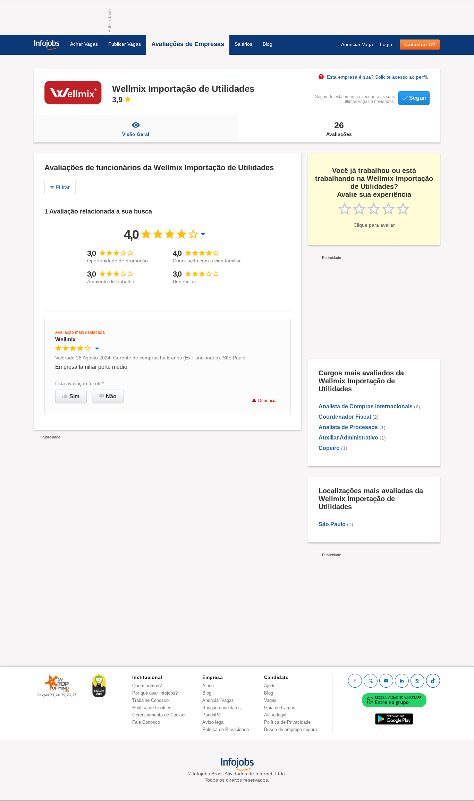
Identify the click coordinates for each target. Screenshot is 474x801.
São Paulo (332, 524)
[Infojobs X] (371, 681)
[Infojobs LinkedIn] (402, 681)
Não (111, 396)
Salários (243, 44)
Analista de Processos (348, 427)
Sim (74, 396)
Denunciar (268, 400)
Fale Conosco (146, 722)
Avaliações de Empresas (187, 44)
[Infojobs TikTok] (433, 681)
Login (386, 44)
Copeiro (329, 448)
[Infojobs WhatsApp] (394, 700)
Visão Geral (135, 134)
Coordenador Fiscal (345, 417)
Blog (267, 44)
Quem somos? (147, 685)
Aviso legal (213, 722)
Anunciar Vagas (218, 700)
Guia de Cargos (279, 707)
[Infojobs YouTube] (386, 681)
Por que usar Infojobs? (155, 693)
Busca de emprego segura (290, 729)
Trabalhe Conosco (150, 700)
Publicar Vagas (124, 44)
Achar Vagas (84, 44)
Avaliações (339, 128)
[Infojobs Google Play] (394, 719)
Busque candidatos (221, 707)
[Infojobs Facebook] (355, 681)
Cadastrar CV (419, 44)
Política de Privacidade (225, 729)
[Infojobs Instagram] (417, 681)
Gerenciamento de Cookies (159, 714)
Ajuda (208, 685)
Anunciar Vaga (357, 44)
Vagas (270, 700)
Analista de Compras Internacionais (366, 406)
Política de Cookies (151, 707)
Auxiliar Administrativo (348, 438)
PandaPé (211, 714)
